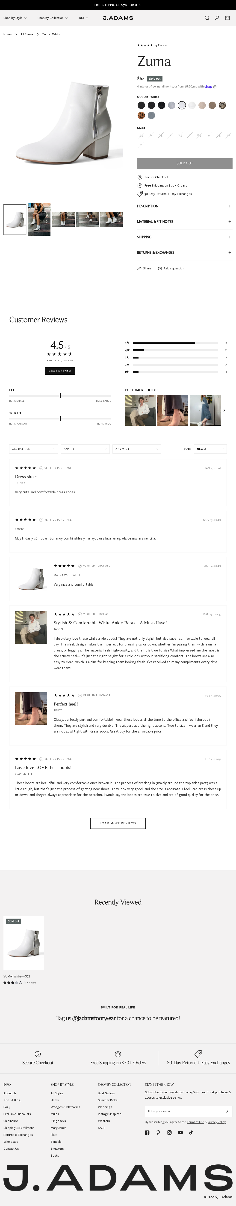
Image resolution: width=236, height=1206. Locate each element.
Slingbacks (58, 1121)
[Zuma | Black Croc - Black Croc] (161, 105)
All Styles (57, 1093)
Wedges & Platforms (65, 1107)
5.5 (141, 135)
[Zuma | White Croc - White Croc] (192, 105)
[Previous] (14, 123)
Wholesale (10, 1142)
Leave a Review (60, 371)
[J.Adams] (118, 18)
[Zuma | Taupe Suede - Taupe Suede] (212, 105)
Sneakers (57, 1149)
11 (141, 145)
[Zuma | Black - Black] (151, 105)
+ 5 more (31, 982)
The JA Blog (12, 1100)
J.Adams (226, 1197)
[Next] (112, 123)
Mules (55, 1114)
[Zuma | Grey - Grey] (172, 105)
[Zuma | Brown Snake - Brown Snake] (222, 105)
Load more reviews (118, 823)
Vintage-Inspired (109, 1114)
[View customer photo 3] (205, 410)
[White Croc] (24, 982)
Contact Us (11, 1149)
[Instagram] (169, 1133)
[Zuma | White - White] (182, 105)
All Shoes (27, 34)
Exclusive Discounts (17, 1114)
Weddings (105, 1107)
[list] (63, 123)
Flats (54, 1135)
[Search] (207, 18)
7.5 (180, 135)
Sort (188, 449)
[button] (227, 18)
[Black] (8, 982)
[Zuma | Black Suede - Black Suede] (141, 105)
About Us (9, 1093)
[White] (20, 982)
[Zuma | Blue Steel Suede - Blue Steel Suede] (151, 115)
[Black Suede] (4, 982)
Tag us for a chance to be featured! (118, 1019)
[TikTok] (191, 1132)
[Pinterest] (158, 1133)
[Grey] (16, 982)
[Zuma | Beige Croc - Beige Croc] (202, 105)
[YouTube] (180, 1133)
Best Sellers (106, 1093)
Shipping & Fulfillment (18, 1128)
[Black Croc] (12, 982)
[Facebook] (147, 1133)
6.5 (160, 135)
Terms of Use (195, 1122)
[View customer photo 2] (173, 410)
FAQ (6, 1107)
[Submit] (226, 1111)
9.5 (219, 135)
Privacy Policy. (217, 1122)
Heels (55, 1100)
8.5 (199, 135)
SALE (101, 1128)
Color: (148, 97)
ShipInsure (10, 1121)
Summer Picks (108, 1100)
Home (7, 34)
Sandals (56, 1142)
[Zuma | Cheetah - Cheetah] (141, 115)
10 (228, 135)
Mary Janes (58, 1128)
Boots (55, 1156)
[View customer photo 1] (140, 410)
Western (104, 1121)
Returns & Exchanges (18, 1135)
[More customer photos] (224, 410)
